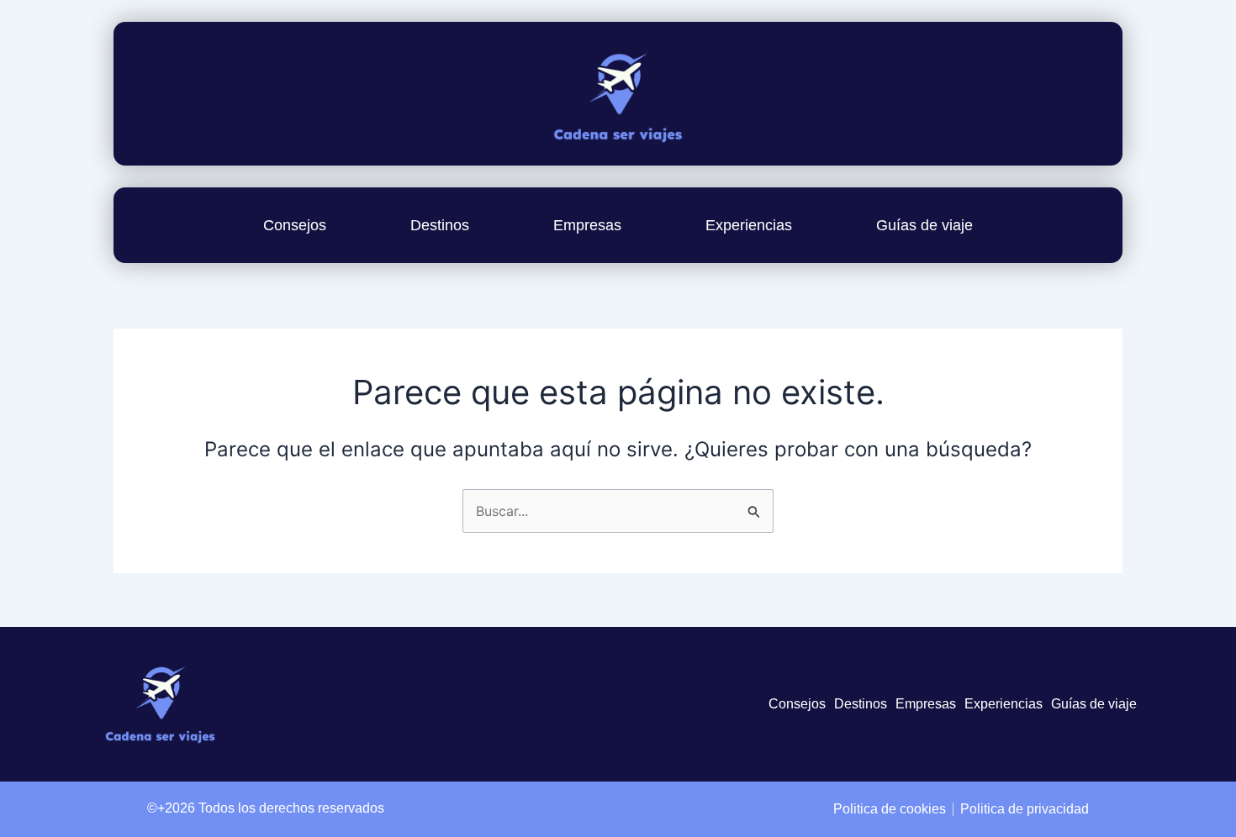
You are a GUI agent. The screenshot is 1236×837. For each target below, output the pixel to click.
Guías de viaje (924, 225)
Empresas (587, 225)
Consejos (294, 225)
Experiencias (748, 225)
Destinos (439, 225)
